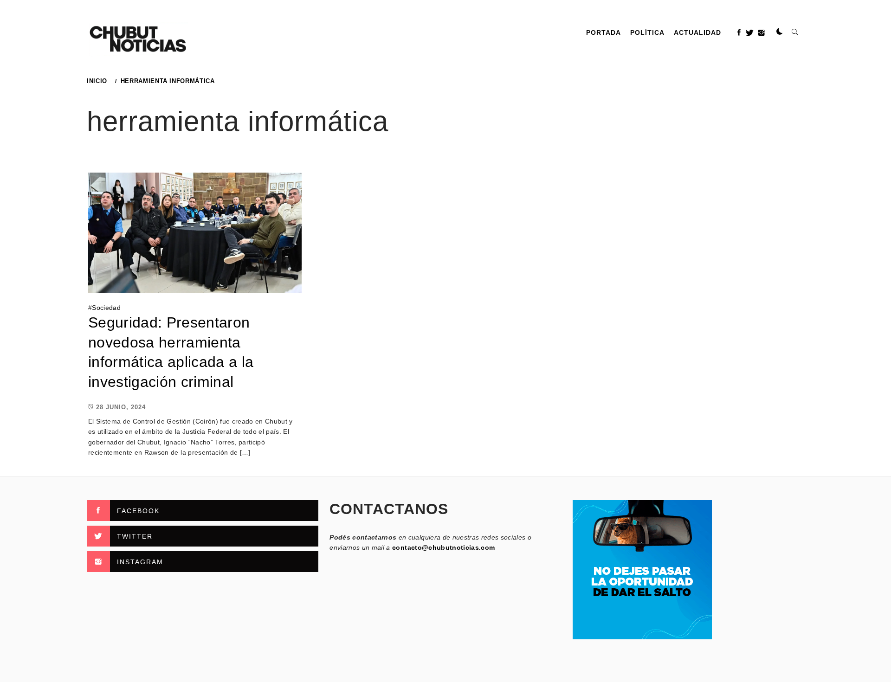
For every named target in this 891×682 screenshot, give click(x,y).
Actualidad (697, 32)
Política (647, 32)
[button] (779, 32)
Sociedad (106, 307)
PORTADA (603, 32)
